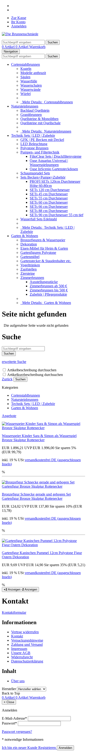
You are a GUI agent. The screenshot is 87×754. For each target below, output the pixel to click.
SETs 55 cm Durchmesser (49, 198)
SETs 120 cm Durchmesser (50, 190)
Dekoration (28, 244)
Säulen (25, 77)
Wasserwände (30, 89)
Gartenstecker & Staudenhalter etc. (45, 261)
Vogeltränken (30, 265)
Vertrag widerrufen (25, 632)
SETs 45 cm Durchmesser (49, 194)
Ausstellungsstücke (44, 282)
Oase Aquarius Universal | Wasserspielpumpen (49, 163)
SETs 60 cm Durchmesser (49, 202)
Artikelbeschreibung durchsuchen (31, 370)
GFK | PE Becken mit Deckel (42, 140)
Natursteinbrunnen (24, 106)
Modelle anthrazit (33, 73)
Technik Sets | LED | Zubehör (33, 135)
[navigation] (11, 693)
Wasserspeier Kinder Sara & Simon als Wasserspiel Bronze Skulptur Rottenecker (39, 438)
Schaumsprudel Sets (35, 173)
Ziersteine (27, 273)
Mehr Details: (46, 102)
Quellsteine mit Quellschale (40, 123)
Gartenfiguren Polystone (38, 253)
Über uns (18, 681)
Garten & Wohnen (24, 236)
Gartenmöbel (29, 257)
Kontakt (17, 636)
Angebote (9, 416)
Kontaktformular (14, 612)
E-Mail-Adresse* (14, 718)
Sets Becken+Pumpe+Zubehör (42, 177)
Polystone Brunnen (34, 148)
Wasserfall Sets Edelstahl (38, 219)
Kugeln (25, 69)
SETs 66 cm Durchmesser (49, 207)
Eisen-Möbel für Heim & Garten (44, 248)
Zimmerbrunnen (32, 278)
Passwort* (9, 723)
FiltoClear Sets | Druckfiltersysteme (55, 156)
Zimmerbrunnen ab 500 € (48, 286)
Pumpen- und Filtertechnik (39, 152)
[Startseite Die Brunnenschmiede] (20, 34)
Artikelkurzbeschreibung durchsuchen (35, 375)
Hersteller (9, 689)
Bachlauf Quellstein (34, 110)
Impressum (19, 649)
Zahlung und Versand (27, 644)
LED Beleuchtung (33, 144)
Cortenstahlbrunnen (25, 64)
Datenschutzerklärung (27, 661)
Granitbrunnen (31, 115)
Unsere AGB (20, 653)
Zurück (7, 379)
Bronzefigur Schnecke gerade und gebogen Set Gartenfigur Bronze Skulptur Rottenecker (36, 496)
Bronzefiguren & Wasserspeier (42, 240)
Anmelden (18, 26)
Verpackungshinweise (27, 640)
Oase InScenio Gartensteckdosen (54, 169)
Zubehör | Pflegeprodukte (48, 294)
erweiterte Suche (14, 362)
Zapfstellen (28, 269)
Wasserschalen (31, 85)
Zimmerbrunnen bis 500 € (49, 290)
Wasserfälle (28, 81)
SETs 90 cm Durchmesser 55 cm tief (56, 215)
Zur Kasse (18, 18)
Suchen (20, 379)
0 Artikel (9, 47)
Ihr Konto (18, 22)
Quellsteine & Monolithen (39, 119)
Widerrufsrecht (22, 657)
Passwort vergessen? (17, 732)
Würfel (25, 94)
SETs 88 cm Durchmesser (49, 211)
